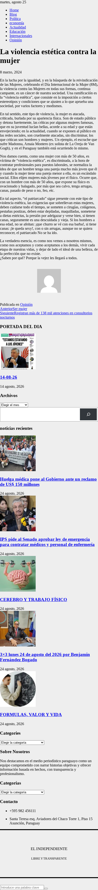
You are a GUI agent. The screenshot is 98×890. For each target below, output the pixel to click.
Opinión (16, 40)
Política (15, 19)
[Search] (88, 414)
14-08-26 (8, 377)
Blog (13, 14)
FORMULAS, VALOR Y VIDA (31, 714)
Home (14, 10)
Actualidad (18, 27)
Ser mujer (13, 309)
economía (17, 23)
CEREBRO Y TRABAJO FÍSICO (33, 599)
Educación (17, 31)
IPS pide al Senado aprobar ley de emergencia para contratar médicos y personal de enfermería (47, 542)
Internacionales (21, 36)
